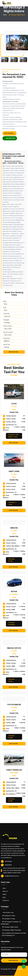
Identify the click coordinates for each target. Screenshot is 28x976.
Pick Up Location (7, 326)
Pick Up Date (6, 338)
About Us (5, 891)
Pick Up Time (6, 344)
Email (4, 307)
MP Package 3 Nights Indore (10, 927)
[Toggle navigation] (26, 3)
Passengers (6, 320)
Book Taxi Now (8, 133)
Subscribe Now (13, 960)
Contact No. (6, 313)
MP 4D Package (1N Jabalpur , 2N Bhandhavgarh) (11, 923)
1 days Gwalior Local (7, 912)
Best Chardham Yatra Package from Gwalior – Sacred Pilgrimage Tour (13, 934)
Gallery (4, 894)
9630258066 (8, 861)
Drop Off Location (8, 332)
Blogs (4, 897)
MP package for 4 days (8, 915)
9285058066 (8, 865)
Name (4, 301)
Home (4, 15)
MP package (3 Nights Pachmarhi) (11, 930)
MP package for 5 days (8, 918)
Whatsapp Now (10, 138)
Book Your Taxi (13, 352)
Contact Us (5, 900)
